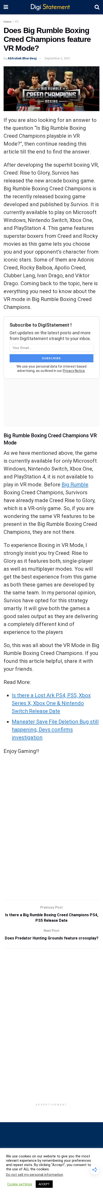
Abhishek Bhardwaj (22, 58)
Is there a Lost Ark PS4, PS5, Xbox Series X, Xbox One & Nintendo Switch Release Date (51, 703)
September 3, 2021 (57, 58)
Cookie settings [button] (19, 1184)
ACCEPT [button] (44, 1184)
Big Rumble (75, 485)
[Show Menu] (6, 7)
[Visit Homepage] (51, 7)
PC (17, 21)
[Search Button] (97, 7)
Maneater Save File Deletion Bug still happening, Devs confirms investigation (55, 729)
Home (7, 21)
